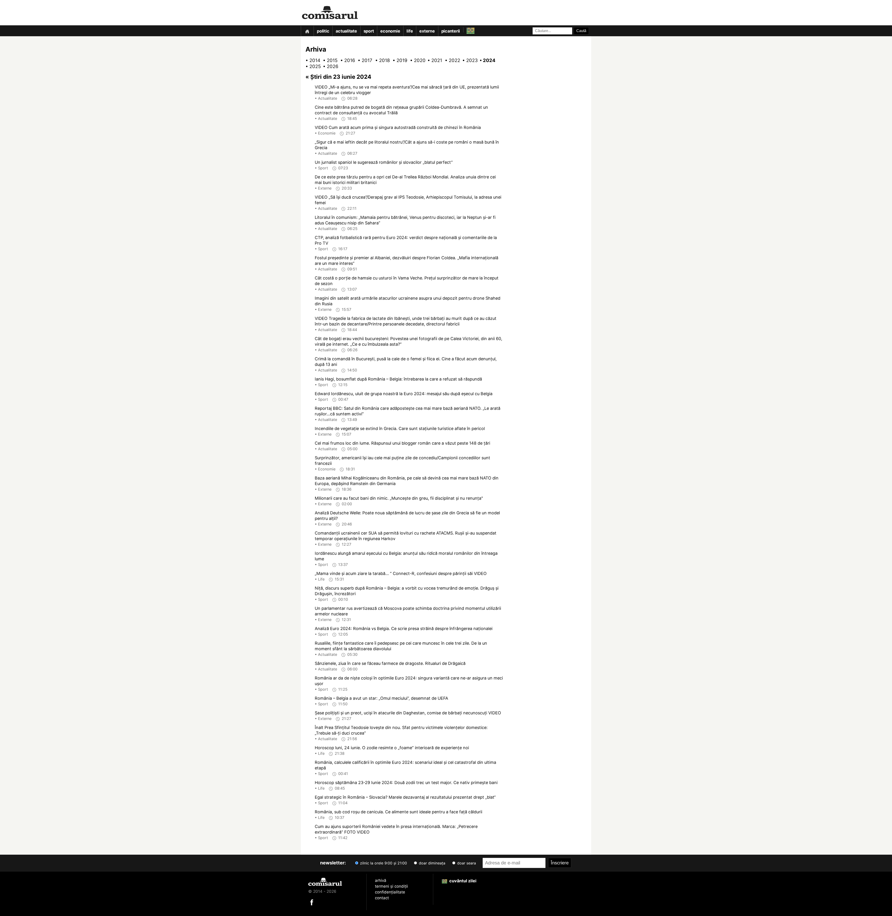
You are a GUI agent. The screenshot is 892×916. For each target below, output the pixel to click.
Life (410, 31)
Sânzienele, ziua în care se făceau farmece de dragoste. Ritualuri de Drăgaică (390, 663)
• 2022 (450, 60)
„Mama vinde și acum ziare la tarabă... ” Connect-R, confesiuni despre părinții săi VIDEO (401, 573)
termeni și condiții (391, 886)
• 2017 (363, 60)
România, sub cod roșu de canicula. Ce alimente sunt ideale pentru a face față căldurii (398, 811)
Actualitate (346, 31)
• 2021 (433, 60)
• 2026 (328, 66)
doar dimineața (431, 863)
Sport (369, 31)
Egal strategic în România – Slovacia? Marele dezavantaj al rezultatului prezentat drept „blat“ (405, 797)
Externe (427, 31)
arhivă (380, 880)
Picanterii (450, 31)
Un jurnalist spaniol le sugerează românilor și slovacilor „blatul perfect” (384, 162)
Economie (390, 31)
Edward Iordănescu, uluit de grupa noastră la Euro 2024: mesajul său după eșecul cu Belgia (403, 393)
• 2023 (468, 60)
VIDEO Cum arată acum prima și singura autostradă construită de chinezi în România (398, 127)
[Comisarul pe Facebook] (311, 902)
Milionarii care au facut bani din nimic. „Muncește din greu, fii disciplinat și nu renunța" (399, 498)
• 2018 (381, 60)
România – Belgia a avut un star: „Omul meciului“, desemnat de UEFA (381, 698)
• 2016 (346, 60)
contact (382, 898)
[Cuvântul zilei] (466, 30)
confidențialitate (390, 892)
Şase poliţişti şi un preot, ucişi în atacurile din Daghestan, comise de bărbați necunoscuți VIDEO (408, 712)
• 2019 (398, 60)
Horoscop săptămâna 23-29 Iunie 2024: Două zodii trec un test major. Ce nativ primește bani (406, 782)
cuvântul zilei (462, 880)
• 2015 (328, 60)
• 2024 (485, 60)
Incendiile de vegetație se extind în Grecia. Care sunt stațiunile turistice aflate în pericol (400, 428)
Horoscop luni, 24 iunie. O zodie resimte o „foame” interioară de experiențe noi (392, 747)
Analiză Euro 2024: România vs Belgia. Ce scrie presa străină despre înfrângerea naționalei (403, 628)
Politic (323, 31)
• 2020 (416, 60)
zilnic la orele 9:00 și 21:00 (383, 863)
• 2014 (311, 60)
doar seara (466, 863)
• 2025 (311, 66)
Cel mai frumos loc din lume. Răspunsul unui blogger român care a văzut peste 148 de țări (402, 443)
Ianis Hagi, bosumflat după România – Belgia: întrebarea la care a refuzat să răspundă (398, 379)
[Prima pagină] (307, 30)
